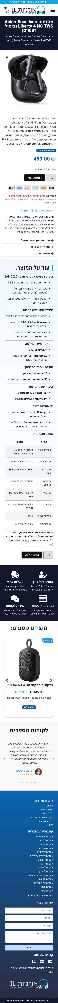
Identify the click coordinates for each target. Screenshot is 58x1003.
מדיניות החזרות (41, 253)
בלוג (51, 825)
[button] (53, 10)
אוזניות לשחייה (45, 867)
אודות (50, 805)
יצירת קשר (48, 813)
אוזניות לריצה (49, 199)
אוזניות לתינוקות (45, 871)
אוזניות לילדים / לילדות (41, 856)
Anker (47, 202)
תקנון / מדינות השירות (42, 817)
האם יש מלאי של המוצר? (35, 211)
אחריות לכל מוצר (40, 247)
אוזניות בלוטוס (15, 196)
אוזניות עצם (47, 887)
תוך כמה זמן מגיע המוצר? (35, 240)
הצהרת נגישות (46, 821)
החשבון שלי (47, 809)
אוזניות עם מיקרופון (43, 883)
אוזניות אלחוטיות (22, 36)
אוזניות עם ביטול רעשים (16, 199)
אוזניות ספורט (35, 199)
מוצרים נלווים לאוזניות (42, 895)
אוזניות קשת (47, 890)
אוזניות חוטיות (46, 848)
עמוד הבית (47, 36)
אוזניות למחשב (45, 860)
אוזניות (36, 36)
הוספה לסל (34, 177)
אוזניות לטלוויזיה (44, 852)
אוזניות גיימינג (46, 844)
